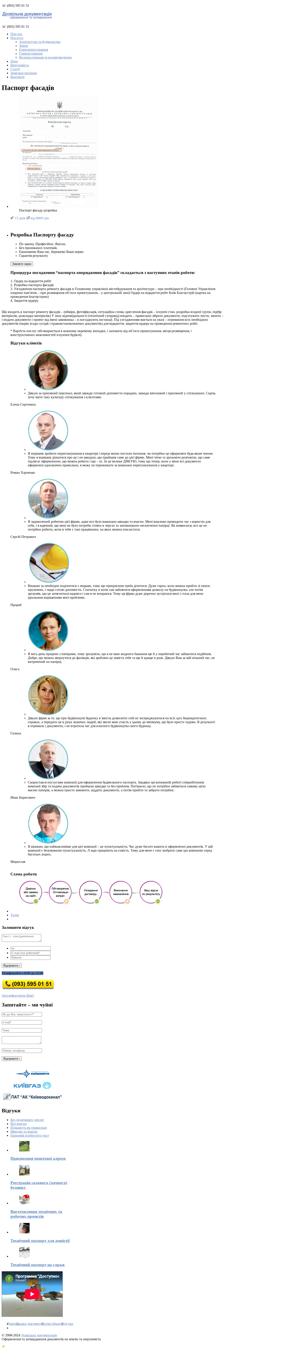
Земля (23, 46)
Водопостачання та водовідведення (45, 57)
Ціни (14, 61)
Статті (15, 69)
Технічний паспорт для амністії (40, 1240)
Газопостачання (30, 53)
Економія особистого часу (29, 1135)
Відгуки (67, 1324)
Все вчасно (18, 1124)
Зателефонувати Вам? (18, 995)
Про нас (16, 34)
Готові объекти (53, 1324)
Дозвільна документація (39, 1335)
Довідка (13, 1324)
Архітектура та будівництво (39, 42)
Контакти (17, 77)
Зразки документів (30, 1324)
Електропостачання (33, 49)
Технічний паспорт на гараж (37, 1264)
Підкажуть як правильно (28, 1127)
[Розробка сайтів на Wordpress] (3, 1346)
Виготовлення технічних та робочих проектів (36, 1214)
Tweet (14, 915)
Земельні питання (23, 73)
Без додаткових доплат (27, 1120)
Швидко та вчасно (23, 1131)
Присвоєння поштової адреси (38, 1158)
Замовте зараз (21, 263)
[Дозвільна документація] (27, 18)
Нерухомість (19, 65)
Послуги (16, 38)
